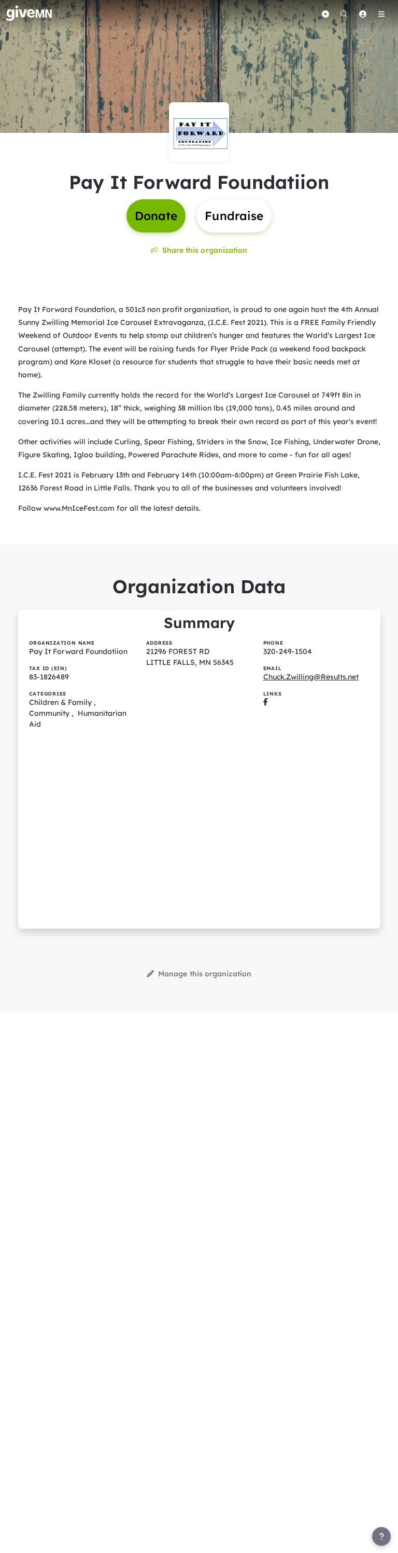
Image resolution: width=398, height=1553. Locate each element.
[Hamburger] (381, 14)
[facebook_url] (265, 702)
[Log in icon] (362, 14)
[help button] (381, 1536)
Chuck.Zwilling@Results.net (311, 677)
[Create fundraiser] (325, 14)
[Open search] (344, 14)
